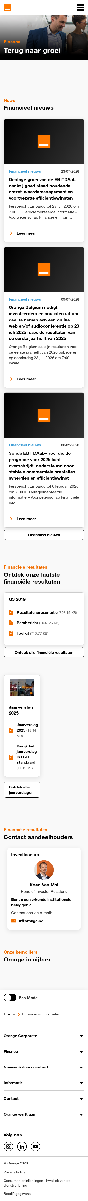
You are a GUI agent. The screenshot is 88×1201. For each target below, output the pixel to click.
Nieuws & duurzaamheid (26, 1067)
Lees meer (26, 233)
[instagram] (8, 1146)
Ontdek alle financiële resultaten (44, 652)
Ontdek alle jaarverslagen (21, 790)
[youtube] (35, 1146)
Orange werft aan (19, 1114)
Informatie (13, 1082)
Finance (11, 1051)
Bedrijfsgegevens (17, 1193)
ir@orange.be (31, 920)
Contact (11, 1098)
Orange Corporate (20, 1035)
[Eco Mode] (10, 997)
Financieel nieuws (44, 534)
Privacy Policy (14, 1172)
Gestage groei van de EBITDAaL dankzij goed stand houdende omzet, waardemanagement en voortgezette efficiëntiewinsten (42, 189)
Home (9, 1014)
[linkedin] (22, 1146)
